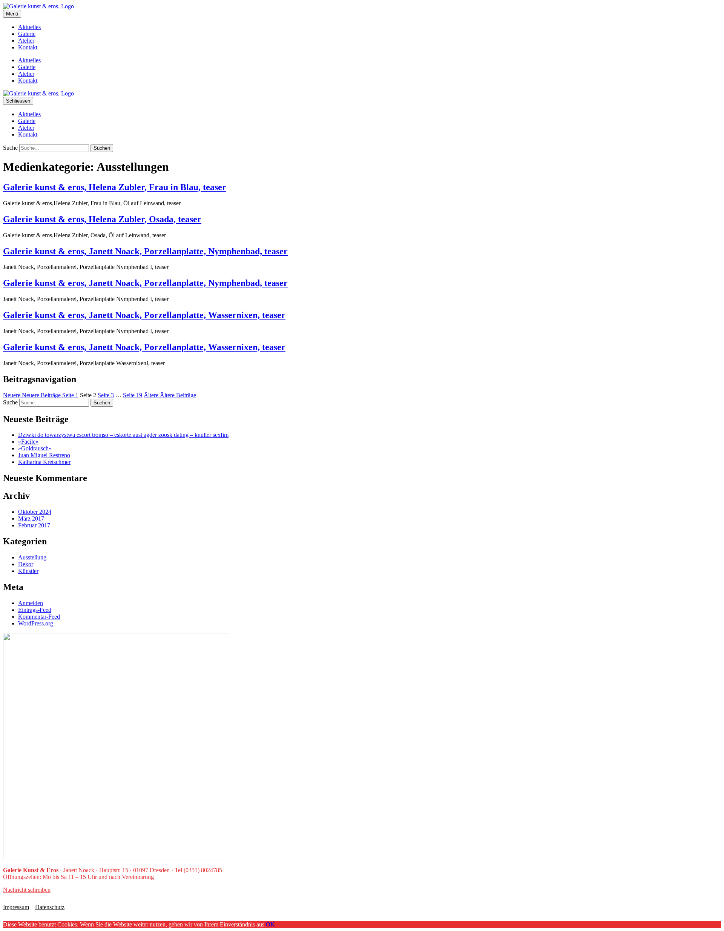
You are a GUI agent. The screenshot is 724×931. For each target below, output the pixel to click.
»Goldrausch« (35, 448)
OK (270, 924)
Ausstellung (32, 557)
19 (132, 395)
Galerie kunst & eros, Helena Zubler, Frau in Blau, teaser (114, 187)
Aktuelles (29, 27)
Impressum (16, 907)
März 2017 (31, 518)
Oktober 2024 (34, 512)
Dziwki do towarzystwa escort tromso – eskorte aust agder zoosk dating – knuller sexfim (123, 435)
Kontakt (27, 47)
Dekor (25, 564)
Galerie (26, 34)
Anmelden (30, 603)
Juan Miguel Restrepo (44, 455)
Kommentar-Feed (39, 616)
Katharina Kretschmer (44, 462)
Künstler (28, 571)
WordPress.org (35, 623)
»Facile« (28, 441)
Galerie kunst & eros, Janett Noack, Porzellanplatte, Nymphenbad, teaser (145, 251)
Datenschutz (49, 907)
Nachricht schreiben (27, 889)
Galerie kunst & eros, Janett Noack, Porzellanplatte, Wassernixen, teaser (144, 315)
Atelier (26, 40)
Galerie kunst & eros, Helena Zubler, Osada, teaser (102, 219)
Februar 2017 (34, 525)
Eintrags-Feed (34, 610)
